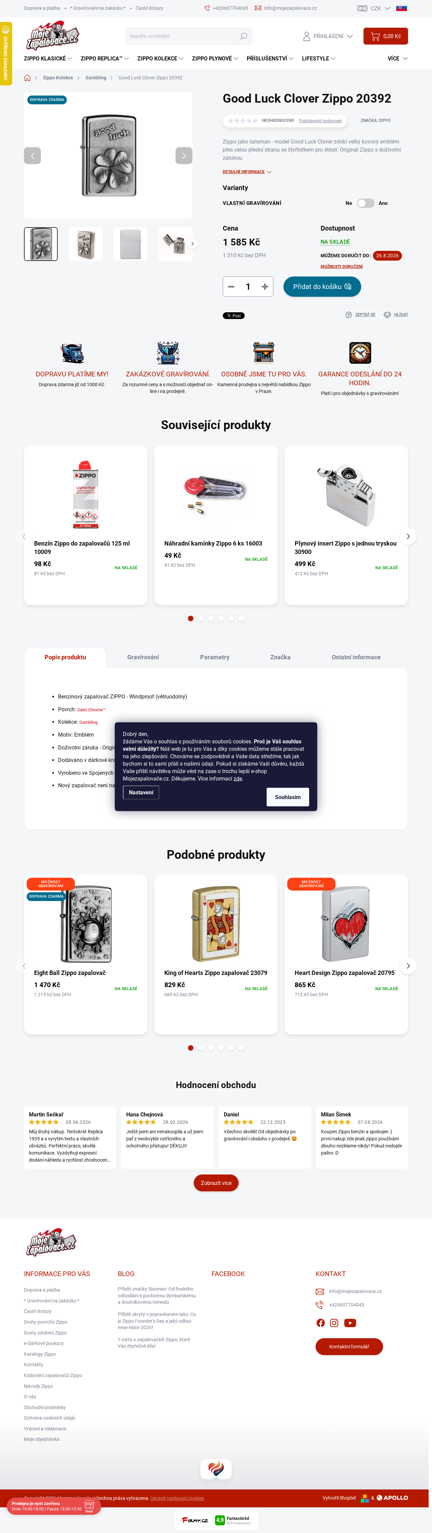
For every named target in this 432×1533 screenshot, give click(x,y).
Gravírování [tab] (143, 657)
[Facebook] (321, 1322)
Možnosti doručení (342, 266)
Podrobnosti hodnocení (320, 120)
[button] (191, 618)
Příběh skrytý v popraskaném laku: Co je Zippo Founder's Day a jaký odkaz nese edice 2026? (157, 1321)
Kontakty (33, 1364)
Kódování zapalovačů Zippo (53, 1375)
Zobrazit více (216, 1183)
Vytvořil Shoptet (339, 1498)
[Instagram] (334, 1322)
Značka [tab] (280, 657)
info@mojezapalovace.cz (355, 1291)
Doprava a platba (42, 8)
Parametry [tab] (215, 657)
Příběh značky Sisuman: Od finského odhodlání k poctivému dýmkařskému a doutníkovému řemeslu (157, 1295)
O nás (30, 1396)
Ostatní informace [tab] (356, 657)
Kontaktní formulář (349, 1346)
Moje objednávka (41, 1439)
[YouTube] (350, 1322)
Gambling (88, 722)
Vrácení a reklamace (45, 1428)
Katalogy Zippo (40, 1354)
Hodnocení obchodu (216, 1085)
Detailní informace (244, 171)
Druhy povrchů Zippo (46, 1322)
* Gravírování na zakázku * (98, 8)
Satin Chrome (90, 709)
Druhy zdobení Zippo (45, 1333)
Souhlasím (288, 797)
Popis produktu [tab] (65, 657)
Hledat (243, 36)
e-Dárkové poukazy (44, 1343)
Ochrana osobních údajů (49, 1418)
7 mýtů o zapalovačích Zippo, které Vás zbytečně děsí (154, 1343)
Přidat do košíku (317, 287)
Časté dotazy (149, 8)
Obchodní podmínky (45, 1407)
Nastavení (141, 792)
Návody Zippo (38, 1386)
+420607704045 (346, 1304)
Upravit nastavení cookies (177, 1498)
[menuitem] (49, 59)
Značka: (375, 120)
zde (238, 778)
